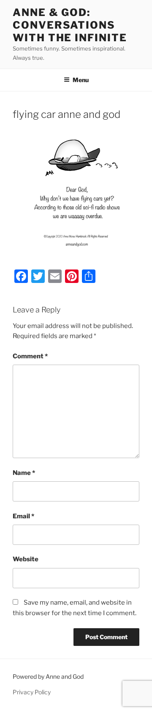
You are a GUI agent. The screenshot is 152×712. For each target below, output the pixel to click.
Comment (30, 356)
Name (24, 473)
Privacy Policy (32, 692)
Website (25, 559)
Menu (81, 79)
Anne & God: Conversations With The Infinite (70, 25)
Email (23, 516)
